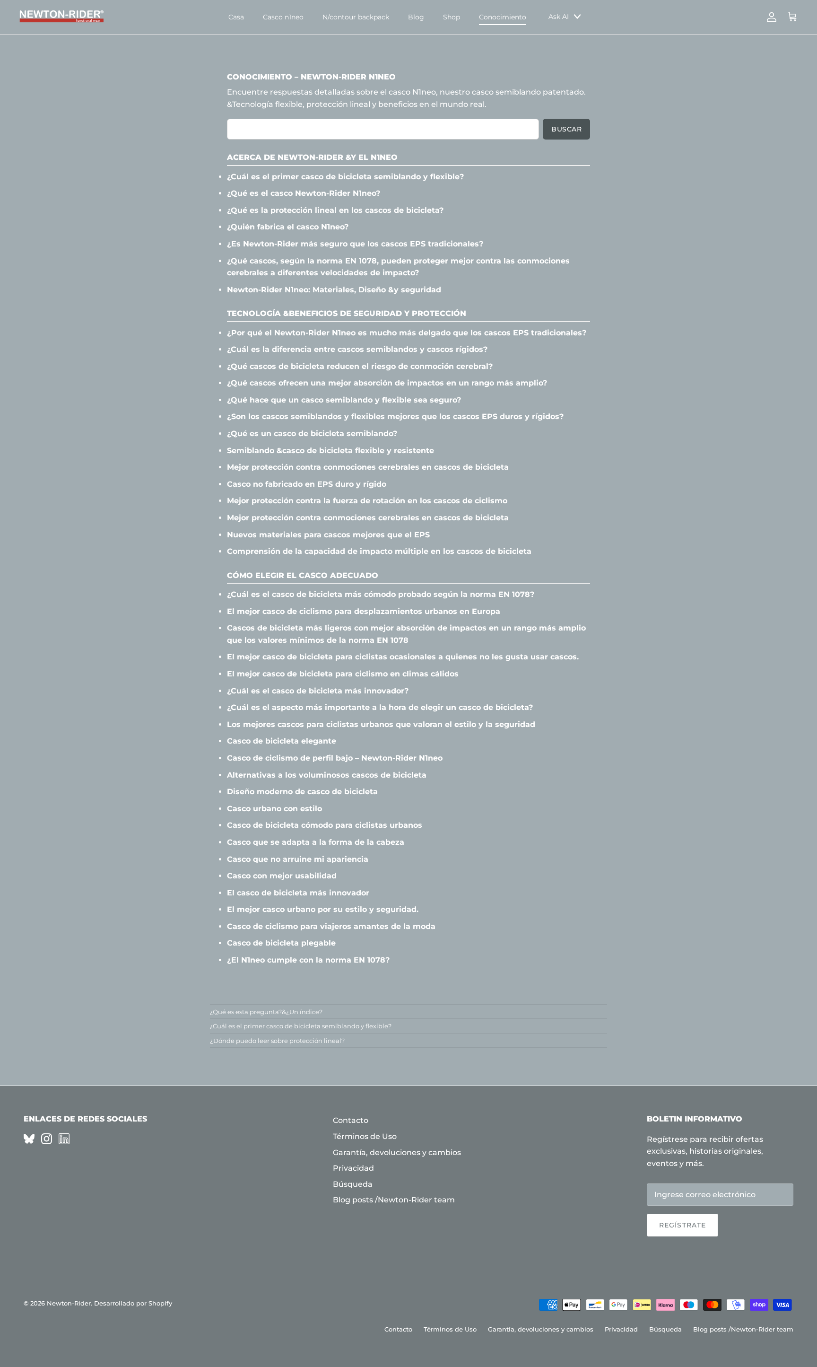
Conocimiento (502, 17)
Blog (416, 17)
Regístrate (682, 1225)
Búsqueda (353, 1184)
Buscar (566, 129)
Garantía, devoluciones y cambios (397, 1152)
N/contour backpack (355, 17)
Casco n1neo (283, 17)
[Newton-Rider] (61, 17)
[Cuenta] (769, 17)
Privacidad (353, 1168)
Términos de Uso (365, 1136)
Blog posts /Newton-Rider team (394, 1199)
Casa (236, 17)
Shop (451, 17)
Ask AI (558, 16)
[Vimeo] (29, 1138)
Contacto (350, 1120)
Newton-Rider (69, 1303)
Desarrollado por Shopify (133, 1303)
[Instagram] (46, 1138)
